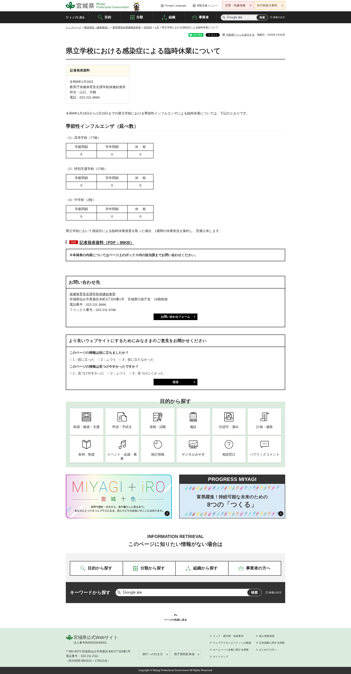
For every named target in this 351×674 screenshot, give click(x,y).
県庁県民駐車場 (184, 654)
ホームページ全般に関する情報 (231, 649)
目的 (108, 17)
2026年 (148, 27)
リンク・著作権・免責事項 (228, 636)
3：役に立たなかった (138, 359)
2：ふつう (108, 359)
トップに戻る (77, 17)
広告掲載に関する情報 (272, 642)
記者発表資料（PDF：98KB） (107, 242)
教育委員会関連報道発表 (127, 27)
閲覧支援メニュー (207, 5)
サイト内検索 (224, 17)
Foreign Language (175, 5)
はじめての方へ (268, 649)
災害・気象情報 (235, 5)
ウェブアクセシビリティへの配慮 (232, 642)
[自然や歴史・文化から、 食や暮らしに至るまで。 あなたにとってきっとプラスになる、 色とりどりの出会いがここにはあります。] (119, 508)
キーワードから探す (90, 592)
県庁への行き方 (152, 654)
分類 (139, 17)
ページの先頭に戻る (175, 619)
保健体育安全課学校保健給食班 (92, 294)
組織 (172, 17)
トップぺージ (73, 27)
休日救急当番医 (267, 5)
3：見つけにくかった (148, 373)
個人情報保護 (266, 636)
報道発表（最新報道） (97, 27)
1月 (157, 27)
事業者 (204, 17)
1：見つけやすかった (88, 373)
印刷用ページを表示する (240, 34)
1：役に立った (83, 359)
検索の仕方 (279, 17)
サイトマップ (220, 656)
